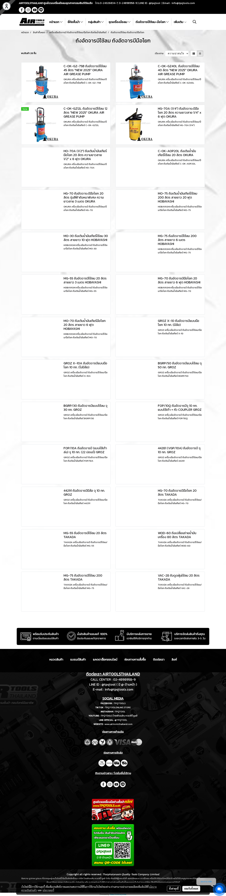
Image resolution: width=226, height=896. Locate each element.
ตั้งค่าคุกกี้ (174, 888)
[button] (194, 22)
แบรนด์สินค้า (78, 659)
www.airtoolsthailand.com (118, 724)
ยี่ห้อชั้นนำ (74, 22)
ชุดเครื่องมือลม (118, 22)
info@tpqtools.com (183, 3)
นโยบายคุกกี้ (48, 890)
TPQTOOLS (120, 703)
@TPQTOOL (121, 720)
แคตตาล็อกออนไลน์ (105, 659)
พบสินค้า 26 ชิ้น (28, 53)
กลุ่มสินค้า (94, 22)
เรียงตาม (160, 53)
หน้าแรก (54, 22)
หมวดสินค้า (56, 659)
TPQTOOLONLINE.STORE (118, 707)
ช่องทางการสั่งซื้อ (135, 659)
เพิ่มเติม (179, 22)
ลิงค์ (174, 659)
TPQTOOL (120, 711)
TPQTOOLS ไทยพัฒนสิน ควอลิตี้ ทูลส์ (119, 715)
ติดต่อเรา (158, 659)
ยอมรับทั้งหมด (191, 888)
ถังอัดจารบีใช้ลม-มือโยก (151, 22)
